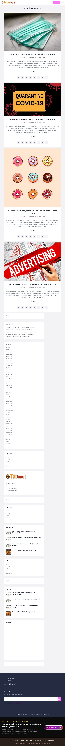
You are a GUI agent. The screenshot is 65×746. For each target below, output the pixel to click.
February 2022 (9, 399)
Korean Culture (9, 466)
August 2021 (9, 412)
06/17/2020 (33, 216)
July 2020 (8, 437)
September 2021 (9, 410)
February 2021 (9, 423)
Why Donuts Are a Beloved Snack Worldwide (26, 537)
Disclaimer (43, 740)
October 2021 (9, 408)
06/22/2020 (33, 57)
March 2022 (8, 396)
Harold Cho (24, 57)
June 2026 (8, 349)
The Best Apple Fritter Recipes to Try (24, 550)
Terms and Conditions (18, 703)
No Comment (41, 57)
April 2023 (8, 383)
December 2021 (9, 403)
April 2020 (8, 443)
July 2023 (8, 381)
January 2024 (9, 374)
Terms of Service (34, 740)
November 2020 (9, 428)
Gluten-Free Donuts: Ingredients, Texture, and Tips (32, 284)
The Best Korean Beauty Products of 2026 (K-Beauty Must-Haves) (21, 334)
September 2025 (9, 363)
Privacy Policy (24, 740)
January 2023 (9, 387)
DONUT (7, 457)
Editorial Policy (51, 740)
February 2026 (9, 352)
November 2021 (9, 405)
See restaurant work (53, 727)
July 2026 (8, 347)
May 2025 (8, 372)
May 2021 (8, 419)
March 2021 (8, 421)
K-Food (7, 461)
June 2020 (8, 439)
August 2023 (9, 378)
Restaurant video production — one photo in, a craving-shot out (22, 725)
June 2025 (8, 369)
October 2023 (9, 376)
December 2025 (9, 356)
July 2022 (8, 390)
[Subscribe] (59, 699)
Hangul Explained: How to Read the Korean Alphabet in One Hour (21, 332)
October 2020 (9, 430)
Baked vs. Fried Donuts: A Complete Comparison (32, 119)
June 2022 (8, 392)
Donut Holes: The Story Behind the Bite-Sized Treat (32, 54)
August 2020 (9, 434)
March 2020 (8, 446)
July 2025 (8, 367)
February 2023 (9, 385)
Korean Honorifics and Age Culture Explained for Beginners (20, 327)
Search (40, 316)
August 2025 (9, 365)
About (11, 740)
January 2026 (9, 354)
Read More (32, 71)
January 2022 (9, 401)
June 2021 (8, 417)
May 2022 (8, 394)
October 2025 (9, 360)
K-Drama (8, 459)
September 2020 (9, 432)
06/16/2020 (33, 287)
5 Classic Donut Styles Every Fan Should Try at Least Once (32, 212)
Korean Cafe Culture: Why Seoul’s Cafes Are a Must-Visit (19, 329)
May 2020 (8, 441)
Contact (17, 740)
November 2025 (9, 358)
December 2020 (9, 426)
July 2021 (8, 414)
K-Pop (7, 463)
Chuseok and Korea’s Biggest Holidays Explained (17, 336)
